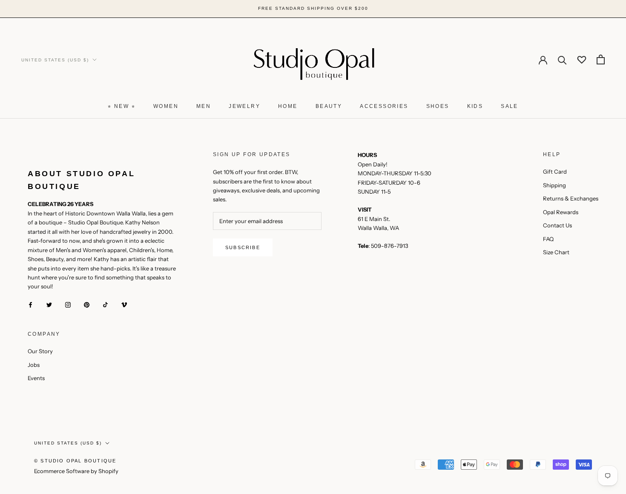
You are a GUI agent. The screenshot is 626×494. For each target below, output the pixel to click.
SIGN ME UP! (377, 307)
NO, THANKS (377, 333)
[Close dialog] (431, 181)
